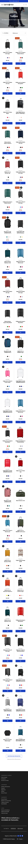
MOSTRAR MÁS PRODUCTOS (14, 756)
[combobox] (20, 839)
